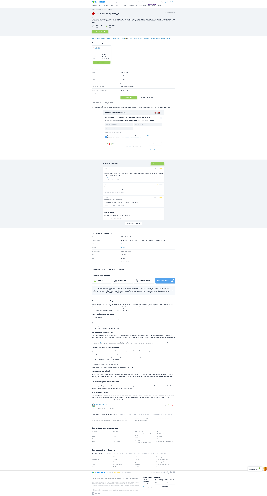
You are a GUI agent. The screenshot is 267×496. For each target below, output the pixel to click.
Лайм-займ (94, 431)
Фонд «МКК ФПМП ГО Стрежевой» (165, 441)
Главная (93, 9)
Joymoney (115, 431)
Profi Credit (159, 436)
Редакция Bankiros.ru (101, 404)
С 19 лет (115, 457)
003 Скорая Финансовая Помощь (143, 442)
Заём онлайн (97, 48)
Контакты (168, 38)
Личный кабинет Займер (119, 418)
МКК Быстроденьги (97, 438)
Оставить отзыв (157, 163)
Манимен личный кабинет (120, 420)
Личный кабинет (115, 38)
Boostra (115, 433)
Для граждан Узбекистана (162, 464)
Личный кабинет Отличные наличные (101, 420)
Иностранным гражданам (162, 466)
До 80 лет (137, 457)
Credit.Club (137, 437)
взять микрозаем (99, 342)
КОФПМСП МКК (139, 431)
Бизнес (93, 464)
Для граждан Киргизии (162, 459)
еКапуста (94, 441)
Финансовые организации (101, 9)
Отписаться (165, 486)
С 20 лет (115, 459)
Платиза (115, 438)
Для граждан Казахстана (162, 457)
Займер (94, 436)
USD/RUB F (133, 1)
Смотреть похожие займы (146, 97)
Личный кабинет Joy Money (163, 418)
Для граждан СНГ (118, 464)
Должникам (116, 462)
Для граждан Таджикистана (163, 462)
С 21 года (137, 459)
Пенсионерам (95, 459)
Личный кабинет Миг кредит (142, 418)
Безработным (95, 457)
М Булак (158, 438)
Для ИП (137, 466)
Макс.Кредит (138, 440)
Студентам (94, 462)
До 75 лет (115, 466)
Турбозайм (94, 433)
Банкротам (137, 464)
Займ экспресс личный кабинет (100, 418)
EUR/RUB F (144, 1)
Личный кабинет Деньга (141, 420)
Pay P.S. (158, 431)
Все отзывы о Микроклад (133, 223)
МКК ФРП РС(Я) (160, 433)
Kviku (114, 436)
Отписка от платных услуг (136, 38)
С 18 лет (94, 466)
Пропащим (137, 462)
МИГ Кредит (116, 441)
